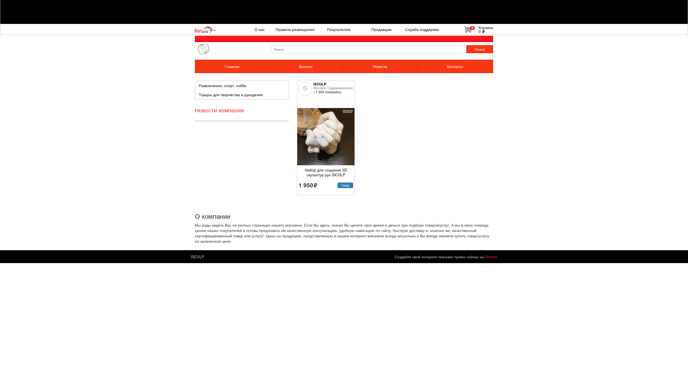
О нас (260, 29)
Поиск (480, 49)
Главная (232, 66)
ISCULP (319, 84)
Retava (491, 256)
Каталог (306, 66)
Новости (380, 66)
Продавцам (381, 29)
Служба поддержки (422, 29)
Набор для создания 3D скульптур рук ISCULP (326, 172)
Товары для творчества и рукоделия (231, 94)
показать (333, 91)
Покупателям (338, 29)
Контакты (455, 66)
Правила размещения (294, 29)
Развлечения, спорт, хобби (222, 85)
